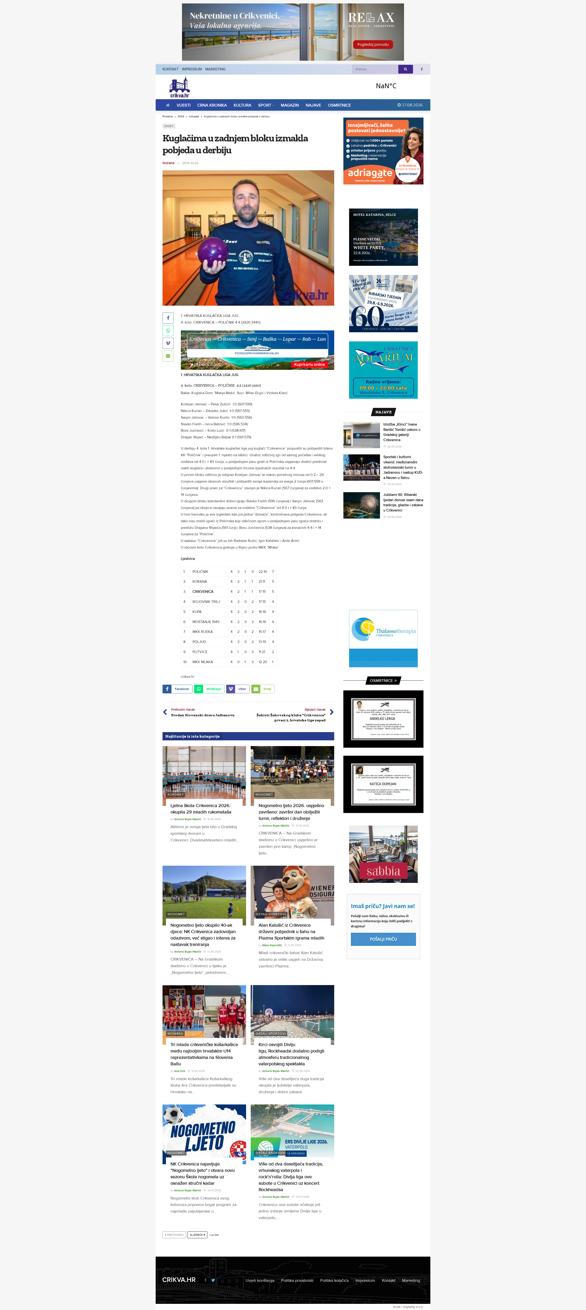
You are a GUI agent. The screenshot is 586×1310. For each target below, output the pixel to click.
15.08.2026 (302, 825)
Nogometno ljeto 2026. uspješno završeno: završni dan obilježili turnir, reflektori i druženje (291, 812)
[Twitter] (213, 1280)
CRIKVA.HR (179, 1280)
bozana (168, 163)
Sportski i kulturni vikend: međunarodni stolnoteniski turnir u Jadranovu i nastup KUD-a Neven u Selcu (403, 467)
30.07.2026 (214, 1190)
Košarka (175, 1033)
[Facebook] (422, 69)
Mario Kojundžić (272, 945)
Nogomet (264, 794)
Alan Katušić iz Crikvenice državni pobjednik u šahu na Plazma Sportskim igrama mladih (291, 932)
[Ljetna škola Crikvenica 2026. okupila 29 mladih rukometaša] (204, 776)
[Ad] (293, 32)
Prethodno (175, 1235)
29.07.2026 (302, 1197)
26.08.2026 (394, 446)
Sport (169, 126)
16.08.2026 (214, 819)
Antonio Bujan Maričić (187, 819)
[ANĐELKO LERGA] (383, 719)
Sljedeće (196, 1235)
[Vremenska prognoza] (398, 85)
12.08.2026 (214, 951)
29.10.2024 (190, 163)
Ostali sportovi (271, 914)
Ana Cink (179, 1071)
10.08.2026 (198, 1071)
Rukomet (176, 794)
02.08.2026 (303, 1071)
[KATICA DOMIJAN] (383, 784)
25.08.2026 (394, 484)
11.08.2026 (294, 945)
